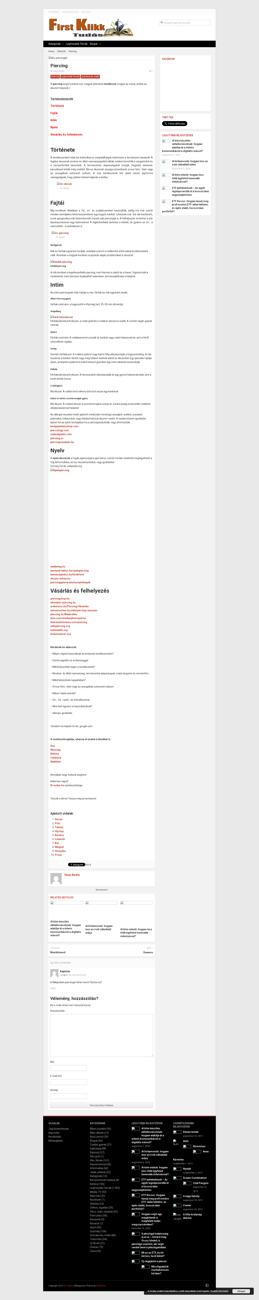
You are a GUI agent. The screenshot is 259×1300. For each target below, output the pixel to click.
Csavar (187, 1205)
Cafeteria (55, 757)
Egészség (95, 1148)
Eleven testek (191, 1132)
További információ (219, 1291)
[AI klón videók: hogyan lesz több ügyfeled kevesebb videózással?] (136, 913)
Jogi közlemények (70, 12)
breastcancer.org (60, 634)
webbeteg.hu (57, 566)
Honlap (54, 1090)
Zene (93, 1251)
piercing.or (56, 438)
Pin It (88, 864)
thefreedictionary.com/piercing (68, 622)
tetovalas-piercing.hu (63, 602)
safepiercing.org (60, 626)
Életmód (61, 51)
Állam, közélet (98, 1128)
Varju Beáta (58, 71)
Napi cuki (95, 1195)
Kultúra (94, 1184)
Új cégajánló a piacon (153, 1261)
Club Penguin (200, 1183)
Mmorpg (55, 749)
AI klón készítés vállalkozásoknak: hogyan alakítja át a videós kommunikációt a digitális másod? (65, 928)
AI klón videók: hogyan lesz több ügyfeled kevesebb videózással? (136, 933)
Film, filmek (96, 1160)
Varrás (59, 819)
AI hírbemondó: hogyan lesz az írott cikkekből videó (99, 929)
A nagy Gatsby (191, 1196)
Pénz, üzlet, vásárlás (101, 1211)
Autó (186, 1141)
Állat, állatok (97, 1132)
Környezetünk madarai (102, 1180)
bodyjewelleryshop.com (64, 426)
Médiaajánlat (55, 1140)
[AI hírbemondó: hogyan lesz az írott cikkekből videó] (101, 911)
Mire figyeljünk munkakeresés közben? (160, 1270)
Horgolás (60, 851)
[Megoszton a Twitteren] (62, 803)
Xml (52, 746)
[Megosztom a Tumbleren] (84, 803)
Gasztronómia (98, 1164)
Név (52, 1061)
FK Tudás (68, 1286)
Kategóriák (55, 43)
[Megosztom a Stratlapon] (77, 803)
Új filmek (95, 1243)
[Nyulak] (177, 1171)
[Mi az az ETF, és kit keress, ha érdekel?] (136, 1255)
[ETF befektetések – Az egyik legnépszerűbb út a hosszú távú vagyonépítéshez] (166, 190)
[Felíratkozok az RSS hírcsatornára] (99, 803)
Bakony (54, 753)
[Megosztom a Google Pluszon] (92, 803)
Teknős (59, 827)
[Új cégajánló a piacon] (136, 1263)
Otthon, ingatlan (99, 1207)
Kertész (59, 835)
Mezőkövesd (57, 952)
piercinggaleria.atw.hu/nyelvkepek (70, 582)
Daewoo (148, 952)
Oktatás (94, 1203)
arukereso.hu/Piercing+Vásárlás (69, 606)
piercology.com (59, 430)
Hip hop (59, 831)
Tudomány (96, 1239)
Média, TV (95, 1192)
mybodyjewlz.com (61, 434)
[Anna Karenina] (197, 1153)
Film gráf (95, 1156)
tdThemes (101, 1286)
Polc (57, 823)
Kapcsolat (86, 12)
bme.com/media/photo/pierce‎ (68, 618)
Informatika (96, 1168)
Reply (53, 988)
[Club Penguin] (187, 1185)
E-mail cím (56, 1076)
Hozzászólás (57, 1010)
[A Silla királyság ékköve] (177, 1216)
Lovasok (60, 839)
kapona (65, 971)
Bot (57, 843)
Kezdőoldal (54, 12)
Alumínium (199, 1146)
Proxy (58, 854)
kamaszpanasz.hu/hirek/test (67, 574)
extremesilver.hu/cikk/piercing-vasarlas (73, 610)
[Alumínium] (187, 1148)
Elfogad (241, 1291)
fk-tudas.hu (57, 785)
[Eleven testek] (177, 1134)
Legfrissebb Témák (77, 43)
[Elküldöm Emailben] (107, 803)
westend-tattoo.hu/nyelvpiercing (69, 570)
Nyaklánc (55, 761)
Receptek (95, 1219)
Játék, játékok (98, 1172)
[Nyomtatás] (114, 803)
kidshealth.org (59, 630)
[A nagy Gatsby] (177, 1198)
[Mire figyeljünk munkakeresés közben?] (145, 1268)
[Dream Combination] (177, 1180)
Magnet (59, 847)
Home (51, 51)
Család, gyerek (98, 1144)
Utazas (94, 1247)
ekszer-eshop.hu (60, 578)
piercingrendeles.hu (62, 442)
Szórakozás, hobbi (90, 76)
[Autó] (177, 1142)
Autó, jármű (96, 1136)
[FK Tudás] (91, 29)
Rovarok (94, 1223)
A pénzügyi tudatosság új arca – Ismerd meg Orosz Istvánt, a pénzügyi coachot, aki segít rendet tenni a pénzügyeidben (150, 1240)
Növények (95, 1199)
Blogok (94, 43)
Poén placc (96, 1215)
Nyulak (187, 1168)
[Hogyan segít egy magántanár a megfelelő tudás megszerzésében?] (136, 1216)
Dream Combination (195, 1177)
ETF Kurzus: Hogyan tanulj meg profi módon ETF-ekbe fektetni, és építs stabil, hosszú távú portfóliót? (150, 1202)
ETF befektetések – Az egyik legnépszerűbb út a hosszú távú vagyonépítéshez (190, 191)
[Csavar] (177, 1207)
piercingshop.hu (59, 598)
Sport (93, 1227)
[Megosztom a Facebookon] (55, 803)
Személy (95, 1231)
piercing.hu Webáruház (63, 614)
